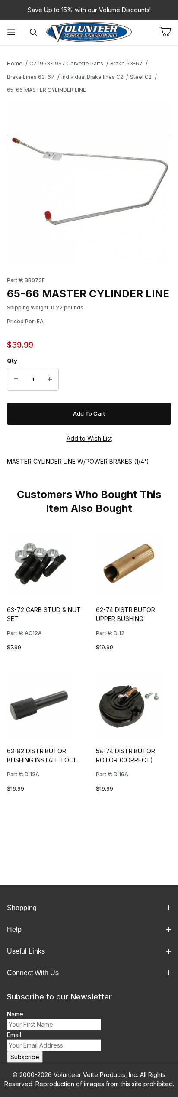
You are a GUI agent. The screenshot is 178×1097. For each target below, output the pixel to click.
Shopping (22, 907)
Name (15, 1014)
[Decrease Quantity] (16, 379)
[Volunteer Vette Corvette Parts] (89, 31)
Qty (12, 360)
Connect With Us (33, 973)
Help (14, 929)
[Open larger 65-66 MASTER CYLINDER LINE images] (89, 182)
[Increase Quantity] (49, 379)
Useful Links (26, 951)
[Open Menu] (11, 32)
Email (14, 1034)
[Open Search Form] (33, 32)
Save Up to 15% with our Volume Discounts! (89, 9)
